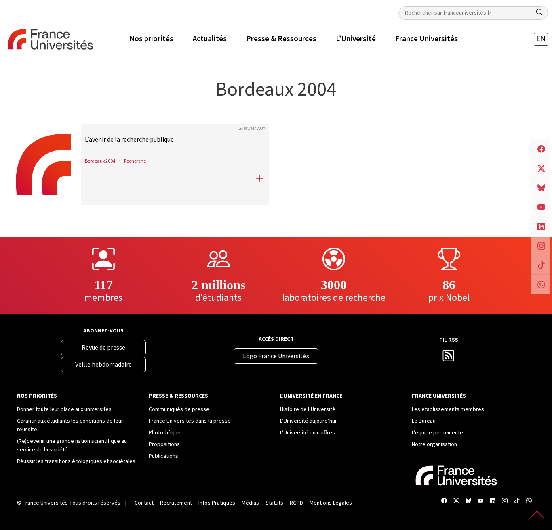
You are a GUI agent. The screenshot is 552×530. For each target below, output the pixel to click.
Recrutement (176, 503)
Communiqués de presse (179, 409)
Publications (163, 456)
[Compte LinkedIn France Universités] (493, 501)
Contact (144, 503)
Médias (250, 503)
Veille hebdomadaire (103, 364)
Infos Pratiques (216, 503)
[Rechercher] (539, 12)
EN (541, 38)
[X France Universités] (456, 501)
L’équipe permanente (437, 433)
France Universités (45, 503)
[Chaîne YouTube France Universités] (480, 501)
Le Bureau (424, 421)
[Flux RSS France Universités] (448, 358)
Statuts (274, 503)
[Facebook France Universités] (444, 501)
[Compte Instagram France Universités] (505, 501)
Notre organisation (434, 444)
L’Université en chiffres (307, 433)
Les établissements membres (448, 409)
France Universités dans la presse (190, 421)
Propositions (164, 444)
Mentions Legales (331, 503)
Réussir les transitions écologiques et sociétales (76, 461)
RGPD (296, 503)
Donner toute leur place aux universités (64, 409)
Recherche (135, 161)
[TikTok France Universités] (517, 501)
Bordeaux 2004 (100, 161)
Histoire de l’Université (307, 409)
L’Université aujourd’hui (308, 421)
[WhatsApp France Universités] (529, 501)
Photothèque (165, 433)
